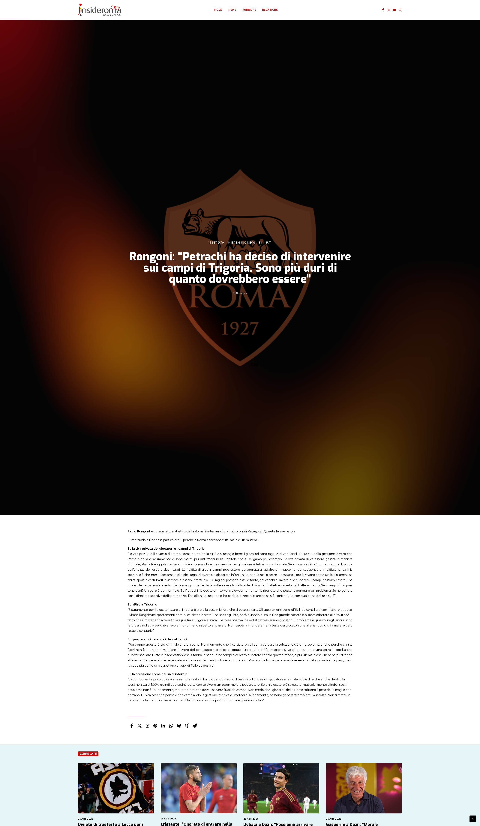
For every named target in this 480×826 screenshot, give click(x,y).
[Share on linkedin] (163, 726)
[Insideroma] (99, 9)
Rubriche (249, 10)
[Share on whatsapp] (171, 726)
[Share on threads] (147, 726)
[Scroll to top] (473, 818)
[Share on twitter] (139, 726)
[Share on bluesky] (179, 726)
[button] (383, 10)
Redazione (270, 10)
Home (218, 10)
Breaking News (243, 242)
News (232, 10)
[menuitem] (218, 10)
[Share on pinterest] (155, 726)
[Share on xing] (186, 726)
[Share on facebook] (131, 726)
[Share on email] (194, 726)
